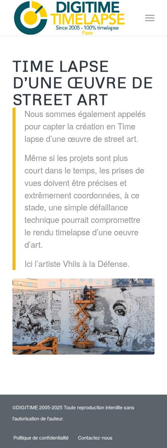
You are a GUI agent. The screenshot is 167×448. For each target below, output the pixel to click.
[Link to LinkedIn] (148, 428)
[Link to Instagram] (134, 428)
